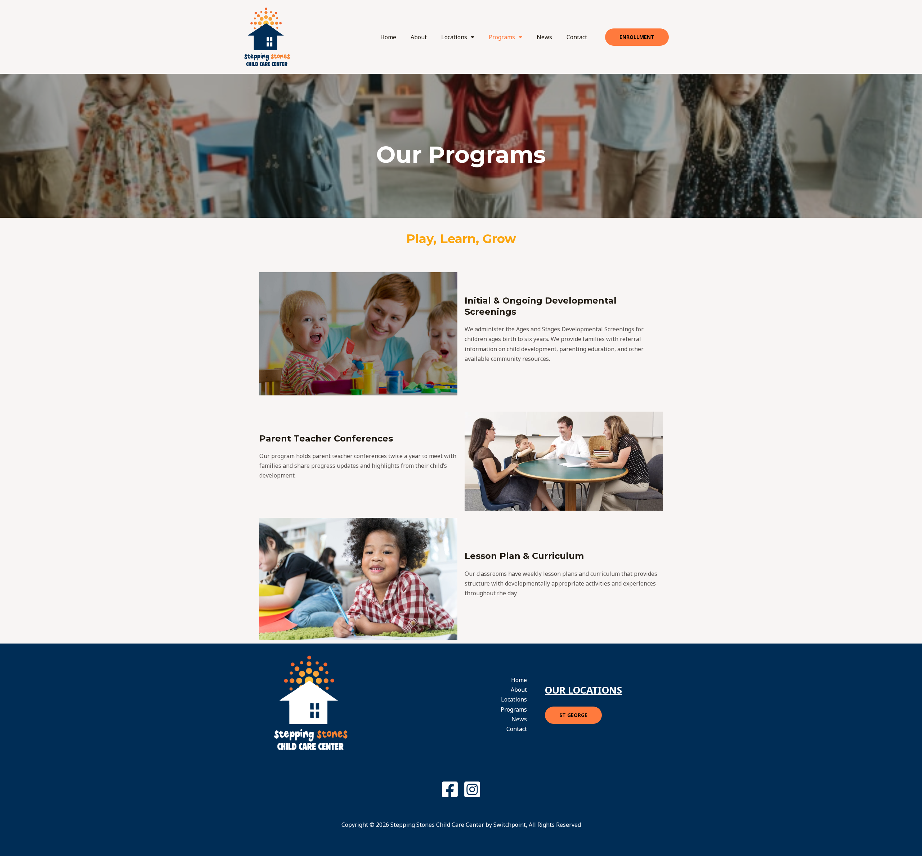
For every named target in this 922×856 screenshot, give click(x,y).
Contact (577, 37)
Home (388, 37)
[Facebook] (450, 789)
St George (573, 715)
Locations (454, 37)
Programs (502, 37)
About (419, 37)
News (544, 37)
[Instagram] (472, 789)
